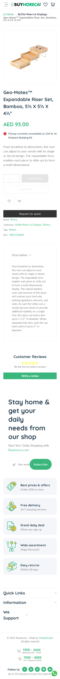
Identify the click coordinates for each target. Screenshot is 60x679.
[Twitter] (31, 669)
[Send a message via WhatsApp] (54, 673)
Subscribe (41, 464)
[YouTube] (50, 669)
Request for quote (30, 213)
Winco (14, 219)
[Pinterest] (43, 669)
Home (10, 14)
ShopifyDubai (46, 637)
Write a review (30, 375)
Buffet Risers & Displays (32, 14)
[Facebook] (24, 669)
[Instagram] (37, 669)
